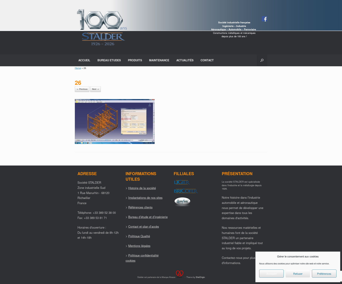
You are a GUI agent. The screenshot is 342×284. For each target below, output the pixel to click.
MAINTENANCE (159, 60)
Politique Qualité (139, 236)
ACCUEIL (84, 60)
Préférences (324, 273)
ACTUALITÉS (184, 60)
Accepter (271, 273)
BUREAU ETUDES (109, 60)
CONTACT (207, 60)
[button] (262, 60)
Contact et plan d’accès (143, 226)
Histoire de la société (142, 188)
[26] (115, 143)
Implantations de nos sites (145, 197)
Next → (95, 89)
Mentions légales (139, 246)
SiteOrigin (200, 277)
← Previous (82, 89)
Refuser (297, 273)
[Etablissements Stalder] (101, 27)
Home (78, 68)
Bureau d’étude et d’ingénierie (148, 217)
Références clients (140, 207)
